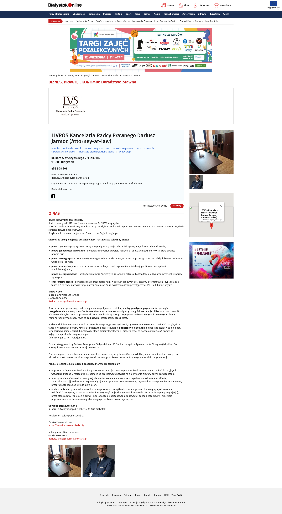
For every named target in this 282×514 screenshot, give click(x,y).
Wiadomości (79, 14)
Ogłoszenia (204, 5)
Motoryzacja (188, 14)
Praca (137, 14)
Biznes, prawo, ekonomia (105, 75)
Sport (128, 14)
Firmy (186, 5)
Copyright (142, 502)
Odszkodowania (145, 148)
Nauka (157, 14)
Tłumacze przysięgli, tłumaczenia (96, 151)
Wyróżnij (177, 206)
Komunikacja (225, 5)
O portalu (104, 495)
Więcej (226, 14)
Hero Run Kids (211, 21)
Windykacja (125, 151)
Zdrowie (202, 14)
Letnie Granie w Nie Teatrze (166, 21)
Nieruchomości (171, 14)
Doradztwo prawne (131, 75)
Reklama (116, 495)
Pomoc (157, 495)
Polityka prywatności (107, 502)
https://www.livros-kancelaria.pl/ (66, 425)
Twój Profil (177, 495)
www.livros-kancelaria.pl (64, 174)
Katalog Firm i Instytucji (78, 75)
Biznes (147, 14)
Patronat (128, 495)
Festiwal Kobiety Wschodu (191, 21)
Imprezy (170, 5)
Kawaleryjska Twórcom (142, 21)
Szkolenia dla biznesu (63, 151)
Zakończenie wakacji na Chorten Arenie (113, 21)
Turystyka (215, 14)
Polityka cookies (127, 502)
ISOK (166, 495)
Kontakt (147, 495)
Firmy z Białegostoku (58, 14)
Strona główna (55, 75)
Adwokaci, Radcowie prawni (66, 148)
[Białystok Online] (65, 5)
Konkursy (69, 21)
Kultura (118, 14)
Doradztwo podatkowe (97, 148)
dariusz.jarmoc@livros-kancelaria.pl (70, 177)
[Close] (220, 205)
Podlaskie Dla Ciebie (84, 21)
